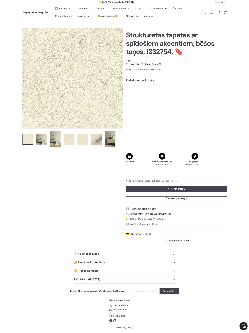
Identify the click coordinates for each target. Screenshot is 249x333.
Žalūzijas (177, 8)
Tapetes (83, 8)
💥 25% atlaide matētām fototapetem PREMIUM (116, 2)
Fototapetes (119, 8)
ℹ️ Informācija (63, 8)
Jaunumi (148, 15)
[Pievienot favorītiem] (223, 90)
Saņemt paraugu (176, 198)
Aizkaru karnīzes (158, 8)
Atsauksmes (132, 15)
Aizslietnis (83, 15)
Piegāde (147, 181)
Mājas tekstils (62, 15)
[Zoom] (72, 78)
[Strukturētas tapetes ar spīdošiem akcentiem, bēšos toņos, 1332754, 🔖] (176, 94)
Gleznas (100, 8)
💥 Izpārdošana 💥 (107, 15)
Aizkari (138, 8)
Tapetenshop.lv (35, 12)
